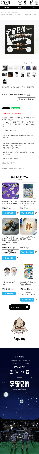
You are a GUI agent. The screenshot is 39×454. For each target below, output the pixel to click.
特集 (19, 7)
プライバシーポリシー (16, 363)
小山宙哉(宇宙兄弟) (10, 12)
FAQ (20, 360)
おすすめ (7, 7)
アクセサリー (21, 12)
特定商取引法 (26, 360)
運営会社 (26, 363)
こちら (14, 130)
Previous (2, 40)
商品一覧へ (15, 307)
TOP (2, 12)
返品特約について (9, 163)
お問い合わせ (13, 360)
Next (37, 40)
